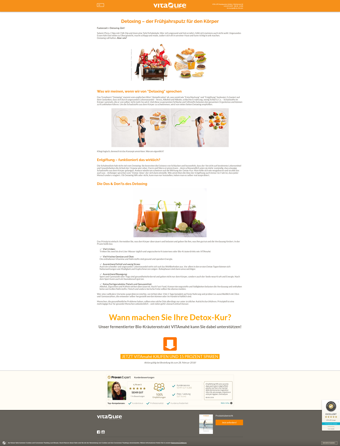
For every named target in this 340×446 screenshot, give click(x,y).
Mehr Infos (225, 403)
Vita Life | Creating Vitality (170, 6)
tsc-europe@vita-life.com (235, 8)
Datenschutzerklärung (179, 443)
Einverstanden (329, 443)
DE (99, 5)
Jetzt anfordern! (229, 422)
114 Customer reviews (331, 424)
